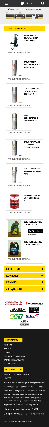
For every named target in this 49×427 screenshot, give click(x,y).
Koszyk (7, 378)
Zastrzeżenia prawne (14, 360)
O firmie (7, 352)
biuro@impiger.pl (34, 9)
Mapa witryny (10, 364)
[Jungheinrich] (34, 301)
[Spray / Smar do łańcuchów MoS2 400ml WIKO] (14, 88)
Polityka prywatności (14, 356)
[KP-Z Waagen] (34, 308)
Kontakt (8, 345)
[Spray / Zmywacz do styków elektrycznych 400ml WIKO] (14, 141)
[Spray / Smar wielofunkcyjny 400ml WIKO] (14, 61)
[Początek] (24, 15)
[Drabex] (32, 314)
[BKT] (16, 314)
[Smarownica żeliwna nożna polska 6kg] (14, 34)
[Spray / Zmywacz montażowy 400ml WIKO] (14, 168)
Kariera (7, 349)
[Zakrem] (18, 308)
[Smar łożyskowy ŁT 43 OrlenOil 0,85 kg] (14, 194)
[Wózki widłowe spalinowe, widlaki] (24, 321)
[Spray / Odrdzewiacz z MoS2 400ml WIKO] (14, 114)
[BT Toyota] (13, 301)
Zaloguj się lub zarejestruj (17, 374)
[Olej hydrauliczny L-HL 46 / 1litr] (14, 221)
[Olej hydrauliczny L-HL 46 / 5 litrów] (14, 241)
